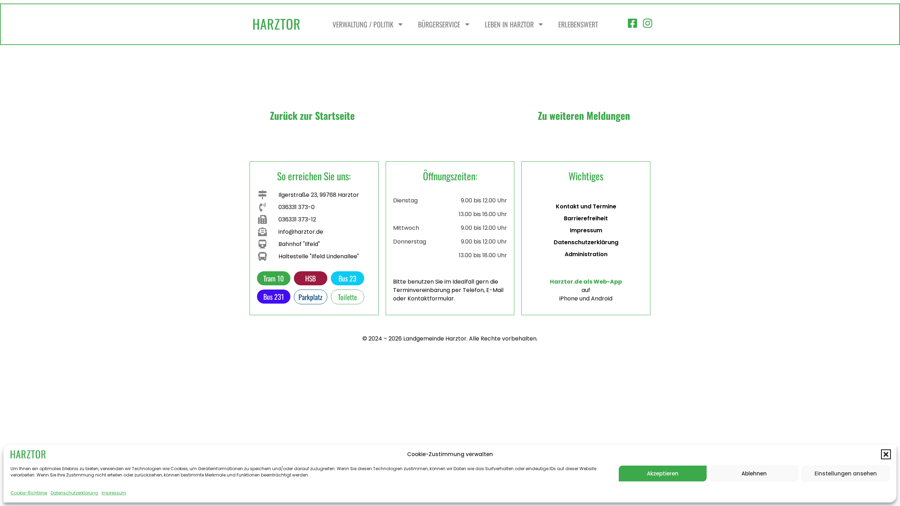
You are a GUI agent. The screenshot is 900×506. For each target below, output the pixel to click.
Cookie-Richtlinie (29, 493)
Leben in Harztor (509, 24)
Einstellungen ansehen (846, 473)
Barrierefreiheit (586, 218)
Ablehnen (754, 473)
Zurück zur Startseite (312, 115)
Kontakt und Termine (586, 206)
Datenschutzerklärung (74, 493)
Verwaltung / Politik (363, 24)
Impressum (114, 493)
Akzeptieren (663, 473)
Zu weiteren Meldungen (584, 115)
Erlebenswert (578, 24)
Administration (586, 254)
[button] (885, 454)
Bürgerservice (439, 24)
